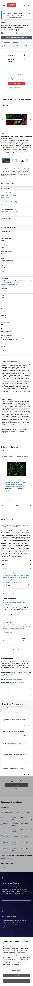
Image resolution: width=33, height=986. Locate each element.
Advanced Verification (9, 33)
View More (21, 152)
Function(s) (6, 689)
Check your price (12, 78)
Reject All (16, 975)
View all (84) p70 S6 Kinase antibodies (16, 37)
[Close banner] (29, 14)
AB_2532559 (4, 353)
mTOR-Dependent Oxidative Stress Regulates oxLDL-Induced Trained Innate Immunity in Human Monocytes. (16, 577)
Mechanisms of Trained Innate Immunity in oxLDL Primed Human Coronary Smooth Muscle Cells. (15, 602)
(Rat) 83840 (21, 682)
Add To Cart (16, 83)
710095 (25, 151)
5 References (21, 33)
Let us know (23, 525)
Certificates (18, 46)
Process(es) (6, 695)
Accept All (16, 981)
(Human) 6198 (13, 682)
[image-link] (16, 119)
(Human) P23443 (11, 679)
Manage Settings (16, 970)
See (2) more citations (16, 649)
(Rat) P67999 (20, 679)
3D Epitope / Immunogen (8, 284)
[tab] (16, 689)
